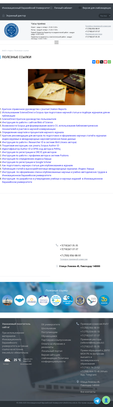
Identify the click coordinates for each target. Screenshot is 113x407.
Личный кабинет (63, 7)
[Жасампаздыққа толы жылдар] (104, 304)
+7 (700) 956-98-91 (92, 28)
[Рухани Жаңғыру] (92, 304)
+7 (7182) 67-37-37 (92, 31)
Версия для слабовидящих (97, 7)
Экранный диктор (16, 15)
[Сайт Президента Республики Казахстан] (7, 304)
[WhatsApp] (109, 62)
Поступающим (49, 332)
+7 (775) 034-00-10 (90, 331)
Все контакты (87, 391)
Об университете (50, 324)
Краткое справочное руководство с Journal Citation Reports (34, 109)
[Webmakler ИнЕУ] (68, 304)
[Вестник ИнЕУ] (43, 304)
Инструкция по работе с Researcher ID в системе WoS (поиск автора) (39, 142)
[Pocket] (105, 62)
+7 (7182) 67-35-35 (92, 36)
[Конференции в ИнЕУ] (55, 304)
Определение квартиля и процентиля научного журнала (33, 132)
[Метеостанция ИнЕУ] (17, 363)
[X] (101, 62)
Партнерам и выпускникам (56, 339)
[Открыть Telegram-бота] (97, 400)
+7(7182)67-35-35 (69, 245)
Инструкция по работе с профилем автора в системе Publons (35, 155)
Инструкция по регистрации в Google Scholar (26, 162)
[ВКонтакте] (93, 62)
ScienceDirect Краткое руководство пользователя (29, 119)
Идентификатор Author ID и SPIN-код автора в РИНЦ (31, 148)
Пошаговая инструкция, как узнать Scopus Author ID (30, 145)
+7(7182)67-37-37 (69, 249)
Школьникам (48, 328)
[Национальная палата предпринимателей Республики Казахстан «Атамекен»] (31, 304)
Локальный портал (51, 350)
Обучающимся (49, 336)
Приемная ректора (93, 34)
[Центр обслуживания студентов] (19, 304)
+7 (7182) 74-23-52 (90, 367)
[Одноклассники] (97, 62)
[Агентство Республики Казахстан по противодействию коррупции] (80, 304)
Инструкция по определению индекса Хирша (26, 158)
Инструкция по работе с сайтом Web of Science (27, 122)
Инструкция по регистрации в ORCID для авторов (29, 152)
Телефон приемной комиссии (98, 26)
